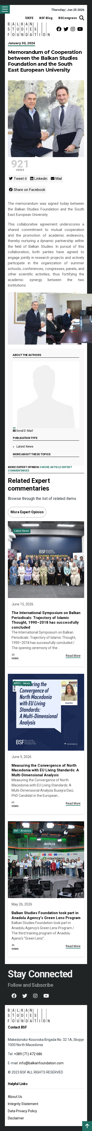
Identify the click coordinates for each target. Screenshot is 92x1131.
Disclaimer (16, 1118)
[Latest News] (46, 559)
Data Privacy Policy (22, 1111)
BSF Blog (46, 18)
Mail (58, 178)
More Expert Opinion (27, 512)
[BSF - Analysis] (46, 859)
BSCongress (67, 18)
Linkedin (40, 178)
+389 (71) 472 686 (28, 1054)
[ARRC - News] (46, 711)
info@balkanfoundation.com (41, 1063)
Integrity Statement (23, 1104)
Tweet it (20, 178)
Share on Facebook (29, 189)
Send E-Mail (24, 430)
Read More (73, 656)
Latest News (24, 446)
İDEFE (29, 18)
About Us (15, 1097)
